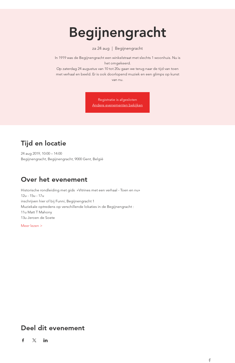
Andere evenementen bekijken (117, 105)
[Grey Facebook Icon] (209, 360)
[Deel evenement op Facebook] (23, 340)
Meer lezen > (31, 225)
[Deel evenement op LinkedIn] (45, 340)
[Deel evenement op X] (34, 340)
